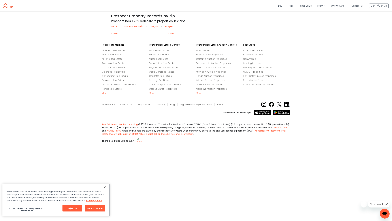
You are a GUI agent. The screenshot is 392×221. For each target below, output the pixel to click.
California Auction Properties (211, 58)
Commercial (250, 58)
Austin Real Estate (158, 58)
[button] (281, 6)
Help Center (144, 104)
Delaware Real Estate (113, 80)
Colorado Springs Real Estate (165, 84)
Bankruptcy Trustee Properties (259, 76)
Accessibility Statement (267, 130)
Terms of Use (280, 127)
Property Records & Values (257, 67)
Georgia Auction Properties (211, 67)
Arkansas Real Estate (113, 63)
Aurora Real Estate (159, 54)
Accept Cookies (95, 208)
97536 (114, 33)
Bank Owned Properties (256, 80)
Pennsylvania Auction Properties (213, 63)
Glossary (160, 104)
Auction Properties (253, 50)
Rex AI (220, 104)
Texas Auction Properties (209, 54)
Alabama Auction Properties (211, 88)
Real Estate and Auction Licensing (120, 124)
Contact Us (126, 104)
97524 (171, 33)
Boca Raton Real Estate (161, 63)
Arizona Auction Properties (210, 80)
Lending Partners (252, 63)
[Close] (104, 187)
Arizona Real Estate (112, 58)
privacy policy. (94, 200)
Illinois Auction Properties (209, 84)
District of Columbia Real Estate (119, 84)
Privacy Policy (114, 130)
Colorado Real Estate (113, 71)
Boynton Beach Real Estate (163, 67)
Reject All (72, 208)
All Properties (203, 50)
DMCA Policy (138, 134)
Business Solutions (253, 54)
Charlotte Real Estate (160, 76)
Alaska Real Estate (112, 54)
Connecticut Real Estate (115, 76)
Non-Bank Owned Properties (258, 84)
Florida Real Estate (112, 88)
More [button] (104, 93)
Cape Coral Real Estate (161, 71)
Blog (172, 104)
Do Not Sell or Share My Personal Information (169, 134)
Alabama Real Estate (113, 50)
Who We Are (108, 104)
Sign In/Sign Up (379, 5)
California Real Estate (113, 67)
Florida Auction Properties (210, 76)
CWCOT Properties (253, 71)
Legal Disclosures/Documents (196, 104)
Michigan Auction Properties (211, 71)
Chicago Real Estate (160, 80)
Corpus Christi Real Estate (163, 88)
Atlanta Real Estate (159, 50)
